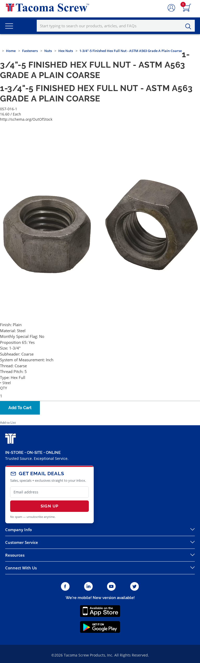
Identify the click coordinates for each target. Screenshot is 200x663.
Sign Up (49, 506)
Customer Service (21, 542)
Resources (14, 555)
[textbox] (116, 26)
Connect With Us (21, 567)
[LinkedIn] (88, 586)
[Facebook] (65, 586)
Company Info (18, 529)
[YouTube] (111, 586)
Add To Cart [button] (20, 407)
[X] (134, 586)
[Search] (189, 26)
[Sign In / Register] (171, 8)
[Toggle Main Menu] (9, 26)
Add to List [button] (8, 422)
